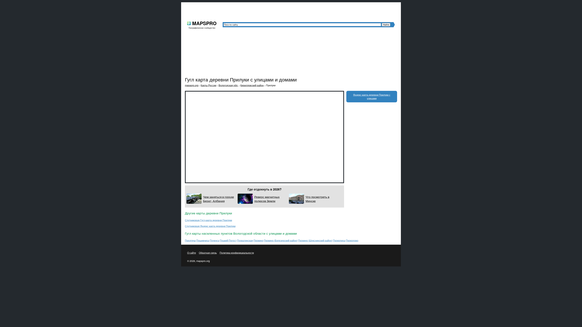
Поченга (214, 240)
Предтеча (190, 240)
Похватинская (245, 240)
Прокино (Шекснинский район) (315, 240)
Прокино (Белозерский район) (281, 240)
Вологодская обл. (228, 85)
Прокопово (352, 240)
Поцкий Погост (228, 240)
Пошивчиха (202, 240)
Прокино (258, 240)
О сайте (191, 252)
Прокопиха (339, 240)
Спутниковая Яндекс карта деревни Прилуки (210, 226)
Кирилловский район (252, 85)
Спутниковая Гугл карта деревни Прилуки (208, 220)
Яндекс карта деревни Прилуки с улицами (371, 96)
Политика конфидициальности (237, 252)
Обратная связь (208, 252)
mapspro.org (191, 85)
